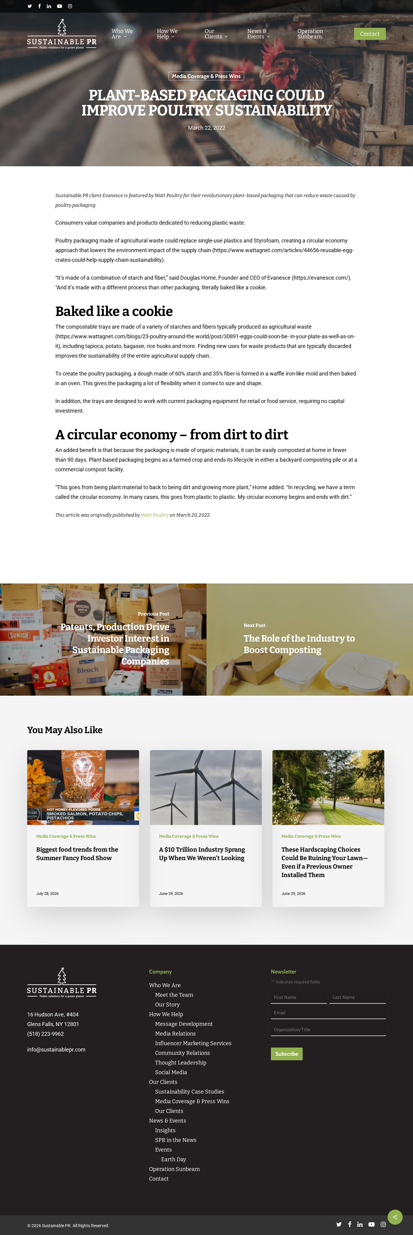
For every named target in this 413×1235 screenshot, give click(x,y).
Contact (370, 34)
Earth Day (173, 1159)
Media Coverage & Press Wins (206, 76)
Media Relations (175, 1033)
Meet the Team (174, 995)
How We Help (167, 33)
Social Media (171, 1072)
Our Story (167, 1004)
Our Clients (213, 33)
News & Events (256, 33)
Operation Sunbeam (310, 33)
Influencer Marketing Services (193, 1043)
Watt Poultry (155, 515)
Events (163, 1149)
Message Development (184, 1024)
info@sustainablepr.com (56, 1049)
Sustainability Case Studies (189, 1091)
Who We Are (122, 33)
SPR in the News (176, 1140)
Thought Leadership (181, 1062)
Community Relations (182, 1053)
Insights (165, 1130)
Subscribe (286, 1054)
